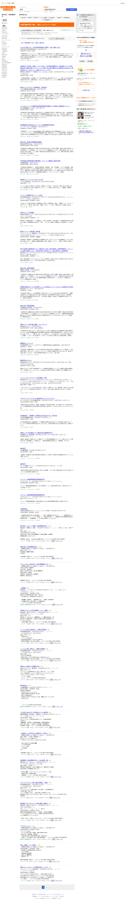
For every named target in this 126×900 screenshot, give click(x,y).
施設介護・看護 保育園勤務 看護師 (31, 142)
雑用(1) (3, 53)
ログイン (123, 3)
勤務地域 (46, 7)
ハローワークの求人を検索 (6, 6)
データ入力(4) (5, 33)
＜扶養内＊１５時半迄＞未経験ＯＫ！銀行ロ (34, 733)
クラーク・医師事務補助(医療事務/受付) (32, 479)
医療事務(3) (4, 49)
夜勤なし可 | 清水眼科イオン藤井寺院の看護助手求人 (36, 432)
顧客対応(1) (4, 64)
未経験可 (59, 17)
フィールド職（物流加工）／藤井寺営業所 (33, 629)
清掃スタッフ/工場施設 (27, 212)
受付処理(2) (4, 43)
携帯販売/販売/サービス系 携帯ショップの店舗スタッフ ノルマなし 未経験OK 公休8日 (46, 287)
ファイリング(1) (5, 46)
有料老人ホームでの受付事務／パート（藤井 (34, 610)
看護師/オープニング (26, 343)
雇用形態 (5, 20)
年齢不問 (23, 17)
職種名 (4, 25)
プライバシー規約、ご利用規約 (56, 896)
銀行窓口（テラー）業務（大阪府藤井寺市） (34, 526)
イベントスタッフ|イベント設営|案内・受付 (33, 377)
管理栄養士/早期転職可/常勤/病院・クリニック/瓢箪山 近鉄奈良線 (40, 161)
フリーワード (23, 7)
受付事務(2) (4, 27)
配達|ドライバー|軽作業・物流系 (30, 231)
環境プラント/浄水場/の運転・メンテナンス (33, 324)
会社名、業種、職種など (25, 11)
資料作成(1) (4, 38)
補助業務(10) (5, 61)
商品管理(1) (4, 72)
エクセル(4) (4, 35)
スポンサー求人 (24, 81)
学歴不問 (30, 17)
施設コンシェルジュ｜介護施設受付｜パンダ (34, 867)
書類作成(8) (4, 37)
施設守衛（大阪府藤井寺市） (29, 546)
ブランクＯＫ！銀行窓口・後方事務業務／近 (34, 564)
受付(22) (4, 30)
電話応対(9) (4, 48)
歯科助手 (23, 448)
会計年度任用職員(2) (6, 62)
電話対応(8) (4, 29)
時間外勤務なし (67, 17)
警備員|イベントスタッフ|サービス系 (31, 179)
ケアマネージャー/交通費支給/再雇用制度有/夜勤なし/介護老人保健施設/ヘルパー (45, 106)
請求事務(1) (4, 67)
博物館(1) (4, 77)
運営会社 (34, 894)
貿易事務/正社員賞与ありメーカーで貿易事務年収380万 (37, 125)
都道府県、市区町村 (48, 11)
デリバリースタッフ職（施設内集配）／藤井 (34, 782)
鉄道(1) (3, 59)
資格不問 (36, 17)
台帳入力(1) (4, 70)
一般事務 (23, 588)
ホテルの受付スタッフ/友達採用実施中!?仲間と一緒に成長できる (40, 47)
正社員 (3, 21)
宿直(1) (3, 57)
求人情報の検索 (41, 894)
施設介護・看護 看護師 (27, 268)
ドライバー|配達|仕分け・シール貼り (31, 195)
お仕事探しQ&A (86, 90)
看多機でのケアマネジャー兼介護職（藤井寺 (34, 803)
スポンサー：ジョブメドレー (27, 458)
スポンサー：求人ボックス (27, 60)
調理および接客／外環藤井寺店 (30, 666)
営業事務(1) (4, 32)
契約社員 (4, 23)
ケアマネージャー (25, 826)
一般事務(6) (4, 51)
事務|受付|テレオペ (26, 360)
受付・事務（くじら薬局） (28, 845)
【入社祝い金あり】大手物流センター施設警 (34, 712)
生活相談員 (23, 509)
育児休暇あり (52, 17)
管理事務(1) (4, 65)
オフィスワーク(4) (6, 40)
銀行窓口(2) (4, 54)
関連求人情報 (59, 541)
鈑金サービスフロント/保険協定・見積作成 (33, 87)
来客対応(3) (4, 69)
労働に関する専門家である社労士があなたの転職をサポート (86, 132)
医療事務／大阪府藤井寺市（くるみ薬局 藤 (34, 760)
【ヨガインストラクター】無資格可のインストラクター (37, 398)
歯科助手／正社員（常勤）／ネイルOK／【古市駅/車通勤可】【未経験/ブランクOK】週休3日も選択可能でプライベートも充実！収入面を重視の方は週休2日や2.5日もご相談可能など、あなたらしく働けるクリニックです (46, 68)
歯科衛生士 (23, 685)
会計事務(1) (4, 75)
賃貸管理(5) (4, 74)
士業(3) (3, 41)
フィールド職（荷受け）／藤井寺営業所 (32, 649)
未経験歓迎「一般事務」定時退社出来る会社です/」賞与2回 (38, 415)
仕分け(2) (4, 45)
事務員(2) (4, 56)
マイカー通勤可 (43, 17)
